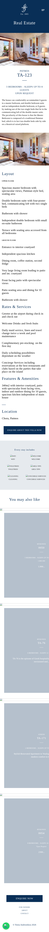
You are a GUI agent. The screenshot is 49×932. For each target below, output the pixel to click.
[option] (24, 149)
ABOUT (25, 910)
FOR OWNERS (24, 907)
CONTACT (25, 913)
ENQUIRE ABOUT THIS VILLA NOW (24, 430)
